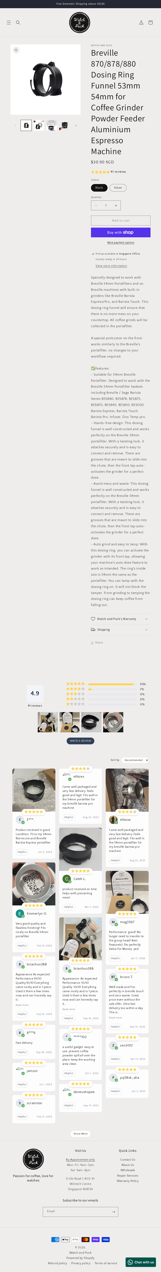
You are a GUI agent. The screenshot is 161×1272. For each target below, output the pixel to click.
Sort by (115, 760)
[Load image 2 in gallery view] (39, 125)
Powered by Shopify (80, 1258)
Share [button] (99, 642)
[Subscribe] (113, 1212)
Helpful (22, 852)
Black (99, 188)
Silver (118, 188)
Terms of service (106, 1263)
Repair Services (127, 1175)
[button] (8, 22)
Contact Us (127, 1159)
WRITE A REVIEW (80, 740)
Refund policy (57, 1263)
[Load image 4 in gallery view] (64, 125)
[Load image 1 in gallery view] (26, 125)
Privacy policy (81, 1263)
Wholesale (128, 1170)
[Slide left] (15, 125)
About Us (127, 1165)
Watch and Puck (80, 1253)
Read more (22, 1005)
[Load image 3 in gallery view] (51, 125)
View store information (111, 266)
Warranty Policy (128, 1181)
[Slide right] (75, 125)
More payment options (120, 242)
